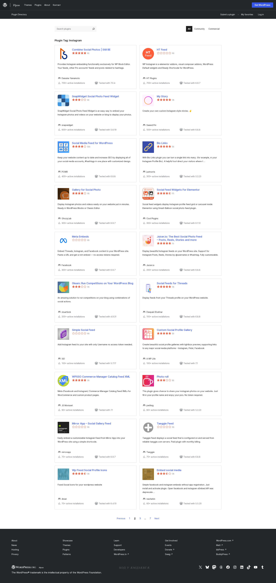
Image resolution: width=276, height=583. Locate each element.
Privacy (15, 554)
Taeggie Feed (165, 423)
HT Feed (162, 49)
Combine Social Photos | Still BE (91, 49)
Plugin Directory (19, 14)
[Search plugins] (93, 29)
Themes (66, 545)
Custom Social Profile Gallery (174, 329)
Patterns (67, 554)
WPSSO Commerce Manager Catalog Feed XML (101, 376)
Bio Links (162, 143)
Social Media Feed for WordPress (92, 143)
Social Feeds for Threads (172, 283)
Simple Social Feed (83, 329)
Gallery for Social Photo (86, 189)
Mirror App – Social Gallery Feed (91, 423)
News (14, 545)
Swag (169, 554)
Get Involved (171, 540)
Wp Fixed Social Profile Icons (89, 470)
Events (168, 545)
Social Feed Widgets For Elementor (178, 189)
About (14, 540)
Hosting (15, 549)
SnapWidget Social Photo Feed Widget (95, 96)
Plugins (66, 549)
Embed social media (169, 470)
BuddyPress (223, 554)
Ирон (41, 567)
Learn (116, 540)
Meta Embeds (80, 236)
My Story (162, 96)
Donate (170, 549)
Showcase (68, 540)
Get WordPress (262, 5)
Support (118, 545)
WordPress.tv (121, 554)
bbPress (221, 549)
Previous (121, 518)
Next (157, 518)
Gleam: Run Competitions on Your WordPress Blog (102, 283)
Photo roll (162, 376)
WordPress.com (225, 540)
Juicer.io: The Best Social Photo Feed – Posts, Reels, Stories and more (179, 238)
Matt (219, 545)
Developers (119, 549)
